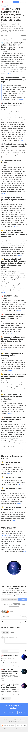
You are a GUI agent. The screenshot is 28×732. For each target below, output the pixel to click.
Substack (6, 729)
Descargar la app (21, 725)
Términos (22, 720)
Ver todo (4, 698)
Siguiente (22, 622)
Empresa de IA (5, 535)
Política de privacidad (14, 606)
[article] (14, 660)
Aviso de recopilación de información (16, 604)
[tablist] (8, 632)
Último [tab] (11, 651)
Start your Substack (9, 725)
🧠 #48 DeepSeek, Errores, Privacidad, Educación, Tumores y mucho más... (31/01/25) (9, 657)
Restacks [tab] (12, 632)
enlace (9, 74)
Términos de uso (16, 603)
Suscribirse (16, 2)
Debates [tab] (16, 651)
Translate (4, 6)
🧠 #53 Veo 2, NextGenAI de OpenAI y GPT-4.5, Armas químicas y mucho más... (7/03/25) (10, 686)
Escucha (24, 35)
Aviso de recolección (14, 721)
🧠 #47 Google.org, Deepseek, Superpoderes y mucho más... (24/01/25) (9, 671)
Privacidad (16, 720)
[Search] (25, 651)
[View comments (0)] (7, 39)
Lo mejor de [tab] (5, 651)
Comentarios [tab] (5, 632)
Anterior (6, 622)
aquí (24, 551)
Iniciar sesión (23, 2)
